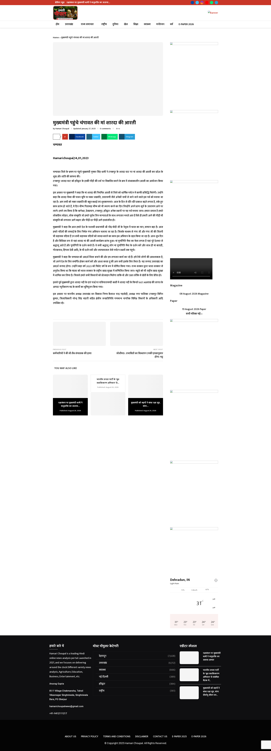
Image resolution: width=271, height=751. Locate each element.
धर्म (171, 24)
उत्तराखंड (69, 24)
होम (57, 24)
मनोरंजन (160, 24)
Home (56, 37)
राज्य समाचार (87, 24)
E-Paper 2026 (186, 24)
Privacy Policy (89, 737)
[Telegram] (216, 2)
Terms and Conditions (116, 737)
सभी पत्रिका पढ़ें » (194, 314)
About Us (70, 737)
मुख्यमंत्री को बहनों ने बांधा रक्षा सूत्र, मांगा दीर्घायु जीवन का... (211, 691)
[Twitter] (197, 2)
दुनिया (115, 24)
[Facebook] (192, 2)
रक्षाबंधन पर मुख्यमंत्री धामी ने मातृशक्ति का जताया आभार (212, 656)
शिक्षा (135, 24)
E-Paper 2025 (179, 737)
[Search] (215, 24)
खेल (126, 24)
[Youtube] (206, 2)
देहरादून (137, 656)
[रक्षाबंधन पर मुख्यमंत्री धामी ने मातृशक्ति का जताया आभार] (70, 386)
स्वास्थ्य (147, 24)
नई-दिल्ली (137, 677)
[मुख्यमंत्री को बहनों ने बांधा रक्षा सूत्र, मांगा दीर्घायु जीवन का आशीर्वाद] (145, 386)
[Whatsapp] (211, 2)
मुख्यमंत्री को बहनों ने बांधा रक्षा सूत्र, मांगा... (145, 404)
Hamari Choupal (62, 128)
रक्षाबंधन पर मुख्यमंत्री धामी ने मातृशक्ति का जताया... (88, 2)
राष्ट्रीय (104, 24)
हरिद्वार (137, 684)
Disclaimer (141, 737)
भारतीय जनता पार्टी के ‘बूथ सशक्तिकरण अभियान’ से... (108, 381)
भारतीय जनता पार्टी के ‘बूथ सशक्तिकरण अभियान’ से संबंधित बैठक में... (211, 675)
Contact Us (160, 737)
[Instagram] (202, 2)
